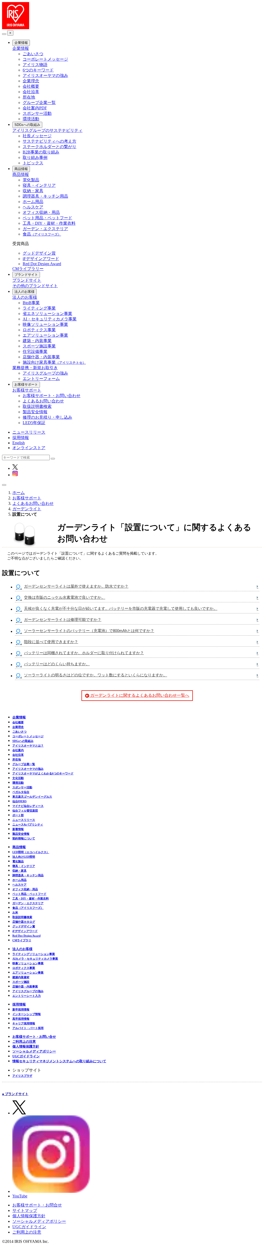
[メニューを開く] (4, 485)
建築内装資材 (20, 977)
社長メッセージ (37, 136)
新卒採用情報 (20, 1009)
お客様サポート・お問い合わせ (51, 395)
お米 (15, 912)
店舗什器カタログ (23, 921)
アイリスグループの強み (45, 373)
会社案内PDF (35, 108)
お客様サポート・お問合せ (37, 1205)
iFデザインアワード (41, 258)
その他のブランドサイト (35, 285)
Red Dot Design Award (42, 264)
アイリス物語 (35, 64)
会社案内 (18, 750)
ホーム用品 (33, 201)
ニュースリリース (28, 432)
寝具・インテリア (39, 185)
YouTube (19, 1196)
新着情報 (18, 829)
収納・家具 (33, 191)
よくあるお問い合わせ (43, 401)
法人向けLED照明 (23, 856)
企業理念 (31, 81)
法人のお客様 (24, 292)
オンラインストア (28, 447)
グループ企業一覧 (39, 102)
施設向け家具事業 (54, 362)
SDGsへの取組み (27, 125)
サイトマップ (24, 1210)
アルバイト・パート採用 (28, 1028)
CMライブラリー (28, 268)
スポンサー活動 (37, 113)
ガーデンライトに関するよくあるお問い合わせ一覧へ (139, 695)
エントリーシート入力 (26, 995)
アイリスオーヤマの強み (45, 75)
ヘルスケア (33, 207)
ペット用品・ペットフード (47, 218)
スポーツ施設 (20, 981)
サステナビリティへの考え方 (49, 141)
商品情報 (21, 169)
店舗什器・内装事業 (41, 357)
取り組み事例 (35, 157)
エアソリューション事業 (45, 335)
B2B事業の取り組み (41, 152)
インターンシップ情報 (26, 1014)
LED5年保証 (34, 422)
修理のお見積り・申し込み (47, 417)
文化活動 (18, 778)
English (18, 443)
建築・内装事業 (37, 340)
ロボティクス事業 (39, 330)
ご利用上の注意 (24, 1041)
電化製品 (31, 180)
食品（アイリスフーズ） (28, 907)
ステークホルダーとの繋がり (49, 146)
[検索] (53, 458)
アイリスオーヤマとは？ (28, 745)
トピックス (33, 163)
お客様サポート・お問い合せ (34, 1037)
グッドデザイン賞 (39, 253)
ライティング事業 (39, 308)
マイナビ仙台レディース (28, 805)
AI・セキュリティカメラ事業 (50, 319)
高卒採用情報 (20, 1018)
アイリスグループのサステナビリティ (47, 130)
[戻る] (4, 34)
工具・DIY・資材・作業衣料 (49, 223)
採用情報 (20, 437)
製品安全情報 (35, 412)
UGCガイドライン (26, 1056)
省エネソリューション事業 (47, 313)
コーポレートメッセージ (45, 59)
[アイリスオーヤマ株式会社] (15, 28)
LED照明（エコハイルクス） (30, 852)
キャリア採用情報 (23, 1023)
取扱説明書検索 (37, 406)
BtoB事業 (31, 303)
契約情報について (23, 838)
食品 (42, 234)
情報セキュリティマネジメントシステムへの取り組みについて (59, 1061)
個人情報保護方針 (25, 1046)
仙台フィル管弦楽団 (25, 810)
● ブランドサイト (15, 1094)
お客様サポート (26, 384)
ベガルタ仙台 (20, 791)
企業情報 (21, 43)
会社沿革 (31, 92)
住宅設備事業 (35, 351)
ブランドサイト (26, 275)
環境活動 (31, 119)
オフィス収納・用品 (41, 212)
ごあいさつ (33, 54)
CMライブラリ (21, 940)
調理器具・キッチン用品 (45, 196)
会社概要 (31, 86)
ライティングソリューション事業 (33, 953)
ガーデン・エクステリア (45, 228)
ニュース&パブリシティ (27, 824)
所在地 (29, 97)
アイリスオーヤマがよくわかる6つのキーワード (42, 773)
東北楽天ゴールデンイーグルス (32, 796)
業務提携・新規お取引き (35, 368)
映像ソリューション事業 (45, 324)
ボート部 (18, 815)
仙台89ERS (19, 801)
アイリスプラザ (22, 1075)
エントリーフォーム (41, 378)
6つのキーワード (38, 70)
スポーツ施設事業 (39, 346)
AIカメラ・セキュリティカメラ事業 (35, 958)
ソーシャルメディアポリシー (34, 1051)
